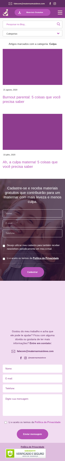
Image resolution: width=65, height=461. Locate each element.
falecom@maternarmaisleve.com (29, 4)
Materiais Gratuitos (34, 12)
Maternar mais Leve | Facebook (50, 3)
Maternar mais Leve (5, 12)
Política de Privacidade (46, 258)
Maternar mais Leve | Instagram (55, 3)
